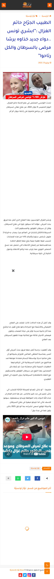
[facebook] (34, 575)
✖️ (13, 271)
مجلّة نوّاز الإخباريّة (17, 570)
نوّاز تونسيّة (30, 16)
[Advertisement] (22, 290)
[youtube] (20, 575)
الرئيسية (45, 16)
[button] (37, 478)
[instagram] (29, 575)
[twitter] (25, 575)
